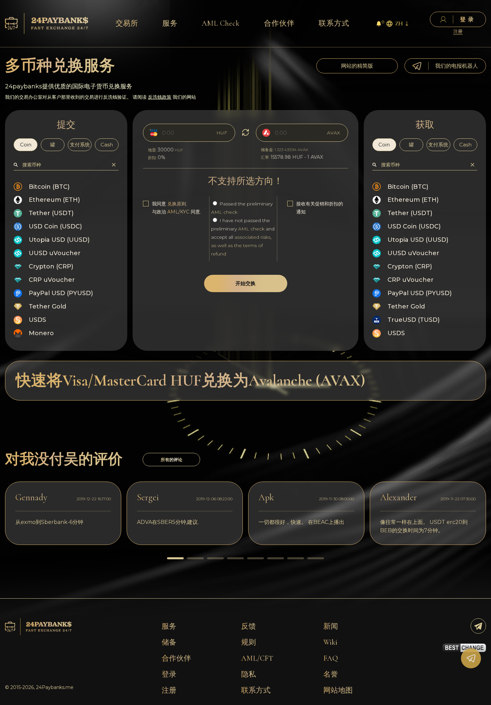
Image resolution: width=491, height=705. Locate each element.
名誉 (330, 674)
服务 (170, 23)
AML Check (221, 23)
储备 (169, 642)
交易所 (127, 23)
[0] (378, 24)
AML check (224, 212)
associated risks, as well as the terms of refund (241, 245)
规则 (248, 642)
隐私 (248, 674)
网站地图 (338, 690)
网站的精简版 (357, 66)
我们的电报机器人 (456, 66)
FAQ (330, 658)
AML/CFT (257, 658)
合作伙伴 (279, 23)
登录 (169, 674)
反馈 (248, 626)
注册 (458, 31)
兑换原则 (176, 204)
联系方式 (334, 23)
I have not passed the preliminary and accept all (243, 237)
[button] (175, 558)
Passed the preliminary (242, 208)
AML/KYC (178, 212)
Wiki (330, 642)
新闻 (330, 626)
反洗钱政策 (159, 97)
